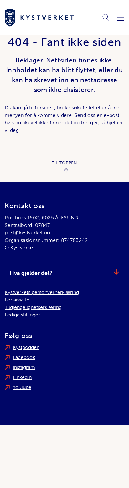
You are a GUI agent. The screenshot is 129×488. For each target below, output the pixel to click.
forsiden (44, 108)
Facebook (24, 357)
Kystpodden (26, 347)
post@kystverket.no (27, 233)
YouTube (22, 387)
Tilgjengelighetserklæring (33, 307)
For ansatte (17, 300)
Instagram (24, 367)
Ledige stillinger (22, 315)
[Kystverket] (39, 18)
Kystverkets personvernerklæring (42, 292)
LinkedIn (22, 377)
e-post (111, 115)
